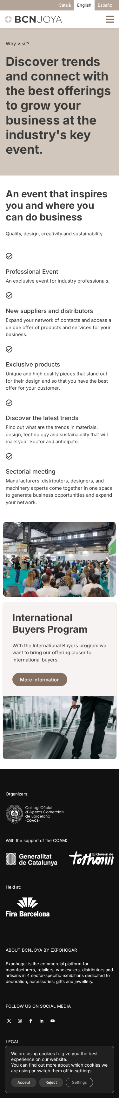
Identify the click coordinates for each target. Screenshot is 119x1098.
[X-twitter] (9, 1021)
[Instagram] (20, 1021)
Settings (79, 1082)
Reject (51, 1082)
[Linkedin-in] (41, 1021)
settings (83, 1070)
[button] (11, 560)
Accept (23, 1082)
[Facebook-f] (30, 1021)
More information (40, 680)
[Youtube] (52, 1021)
